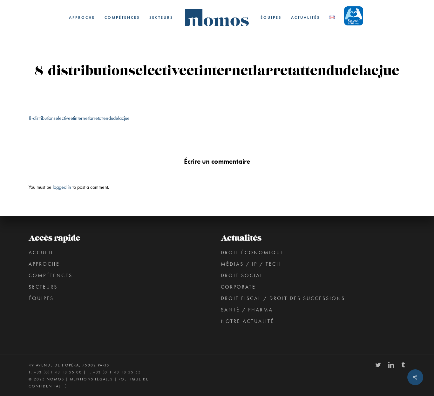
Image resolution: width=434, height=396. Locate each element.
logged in (62, 187)
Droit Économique (252, 252)
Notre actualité (247, 321)
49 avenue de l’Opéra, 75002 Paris (69, 365)
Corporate (238, 286)
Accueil (41, 252)
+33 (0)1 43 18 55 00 (58, 372)
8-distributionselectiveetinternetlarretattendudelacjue (79, 118)
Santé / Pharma (247, 309)
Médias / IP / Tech (251, 264)
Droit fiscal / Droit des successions (283, 298)
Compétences (50, 275)
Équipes (41, 298)
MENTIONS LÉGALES (91, 379)
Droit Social (242, 275)
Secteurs (43, 286)
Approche (44, 264)
